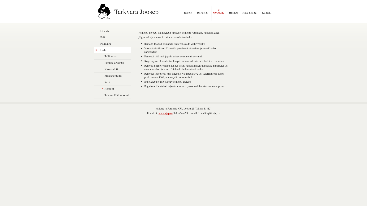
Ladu (103, 50)
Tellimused (111, 56)
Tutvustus (202, 12)
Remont (109, 88)
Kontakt (266, 12)
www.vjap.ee (166, 113)
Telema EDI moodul (117, 95)
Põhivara (105, 43)
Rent (107, 82)
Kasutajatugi (249, 12)
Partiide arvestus (114, 62)
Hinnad (233, 12)
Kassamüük (112, 69)
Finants (104, 31)
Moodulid (218, 12)
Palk (103, 37)
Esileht (188, 12)
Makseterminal (113, 75)
